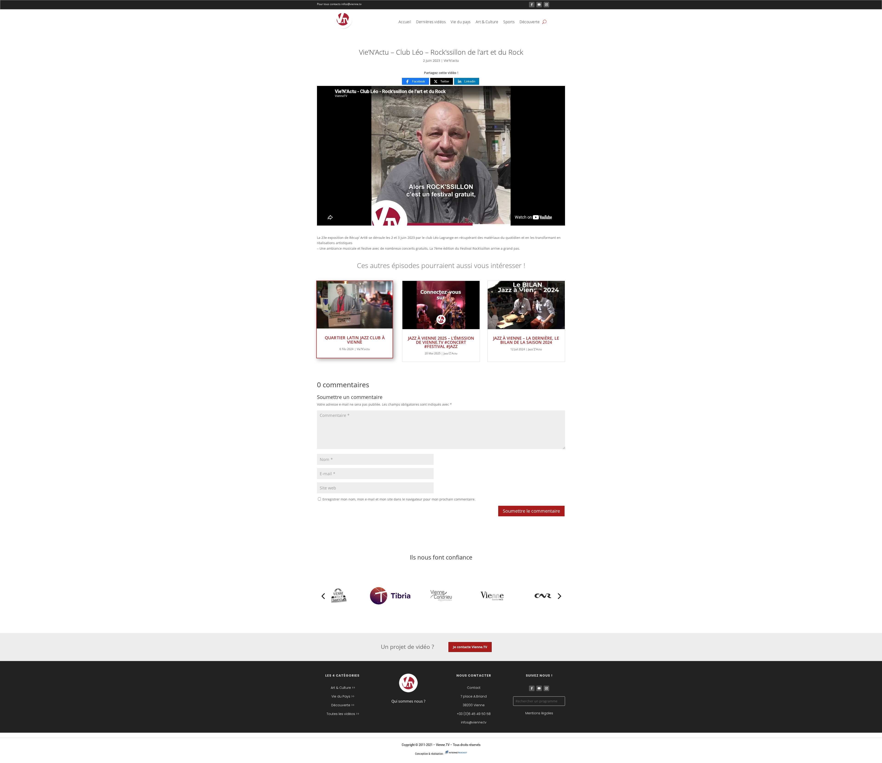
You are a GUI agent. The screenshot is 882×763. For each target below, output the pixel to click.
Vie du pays (461, 22)
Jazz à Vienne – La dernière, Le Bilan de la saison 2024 (526, 340)
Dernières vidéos (431, 22)
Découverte (530, 22)
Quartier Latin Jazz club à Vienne (355, 340)
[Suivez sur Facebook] (531, 4)
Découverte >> (342, 705)
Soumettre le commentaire (531, 511)
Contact (474, 687)
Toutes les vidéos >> (343, 714)
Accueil (405, 22)
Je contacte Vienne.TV (470, 647)
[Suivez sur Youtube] (539, 4)
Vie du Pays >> (342, 696)
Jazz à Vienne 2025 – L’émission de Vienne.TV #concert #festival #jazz (441, 342)
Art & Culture (487, 22)
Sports (508, 22)
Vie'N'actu (451, 60)
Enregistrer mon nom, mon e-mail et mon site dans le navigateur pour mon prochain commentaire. (398, 499)
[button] (323, 596)
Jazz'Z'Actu (450, 353)
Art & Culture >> (343, 687)
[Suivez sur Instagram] (546, 4)
